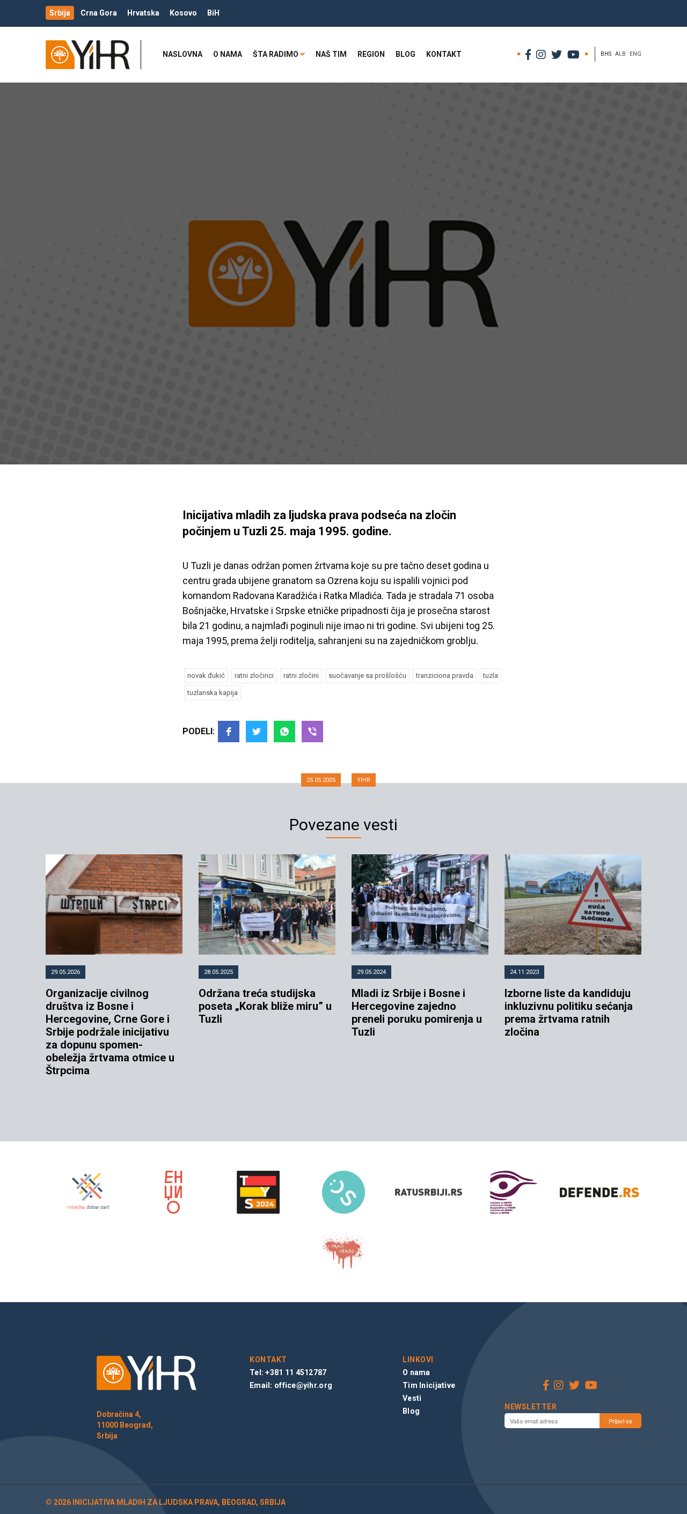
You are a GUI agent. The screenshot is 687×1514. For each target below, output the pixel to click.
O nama (227, 54)
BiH (213, 13)
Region (371, 54)
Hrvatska (143, 13)
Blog (405, 54)
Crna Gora (99, 13)
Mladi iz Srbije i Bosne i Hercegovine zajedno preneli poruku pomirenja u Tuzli (417, 1012)
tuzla (490, 675)
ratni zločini (301, 675)
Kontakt (444, 54)
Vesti (412, 1398)
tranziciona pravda (444, 675)
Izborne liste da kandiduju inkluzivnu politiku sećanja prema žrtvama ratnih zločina (569, 1012)
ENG (635, 54)
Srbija (59, 13)
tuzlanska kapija (212, 693)
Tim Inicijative (429, 1385)
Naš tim (331, 54)
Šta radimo (275, 54)
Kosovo (183, 13)
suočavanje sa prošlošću (367, 675)
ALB (620, 54)
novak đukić (206, 675)
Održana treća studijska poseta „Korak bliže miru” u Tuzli (265, 1006)
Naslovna (182, 54)
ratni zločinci (254, 675)
